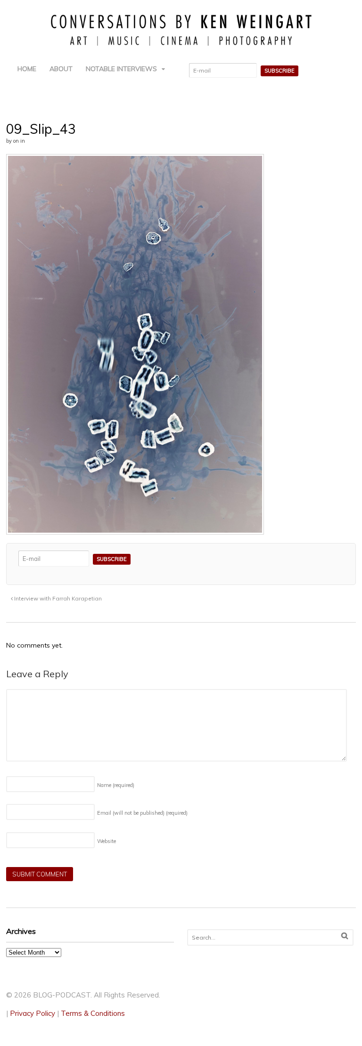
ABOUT (61, 69)
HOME (26, 69)
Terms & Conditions (93, 1013)
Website (106, 841)
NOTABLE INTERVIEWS (121, 69)
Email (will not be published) (142, 813)
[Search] (344, 936)
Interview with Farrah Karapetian (57, 598)
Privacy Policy (32, 1013)
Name (115, 785)
